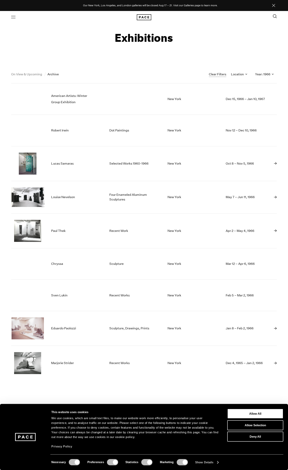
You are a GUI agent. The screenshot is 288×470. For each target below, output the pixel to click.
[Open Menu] (13, 17)
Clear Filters (217, 74)
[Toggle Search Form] (275, 16)
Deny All (255, 436)
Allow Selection (255, 425)
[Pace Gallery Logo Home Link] (144, 17)
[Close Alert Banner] (274, 6)
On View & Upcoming (27, 74)
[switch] (112, 462)
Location (238, 74)
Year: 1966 (263, 74)
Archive (53, 74)
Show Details (204, 462)
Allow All (255, 413)
